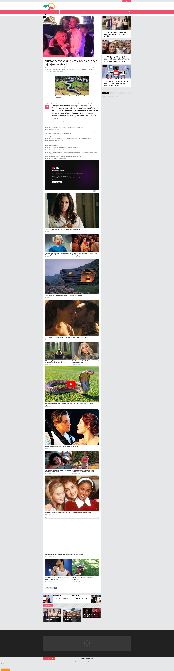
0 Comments (49, 55)
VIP (44, 16)
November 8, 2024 (58, 55)
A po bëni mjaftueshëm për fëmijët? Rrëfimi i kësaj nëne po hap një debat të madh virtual (116, 83)
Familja (105, 65)
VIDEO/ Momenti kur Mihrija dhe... (51, 618)
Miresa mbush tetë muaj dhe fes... (90, 615)
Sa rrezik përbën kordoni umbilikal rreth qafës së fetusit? (61, 14)
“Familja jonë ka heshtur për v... (69, 618)
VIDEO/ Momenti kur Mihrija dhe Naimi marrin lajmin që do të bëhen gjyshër (116, 34)
